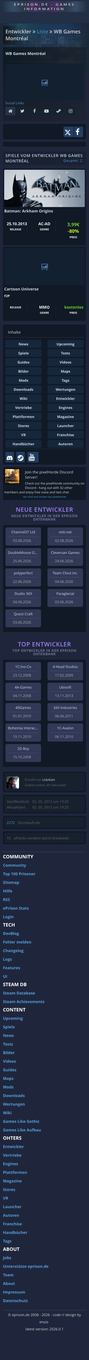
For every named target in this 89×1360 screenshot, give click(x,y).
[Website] (11, 111)
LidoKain (48, 779)
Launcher (65, 426)
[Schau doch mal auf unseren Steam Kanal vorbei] (20, 457)
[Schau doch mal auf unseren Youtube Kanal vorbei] (33, 457)
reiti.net (65, 532)
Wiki (23, 398)
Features (11, 967)
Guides (23, 362)
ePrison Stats (16, 908)
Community (14, 865)
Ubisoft (65, 687)
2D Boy (23, 748)
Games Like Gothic (21, 1121)
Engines (65, 407)
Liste (42, 31)
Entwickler (65, 398)
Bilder (23, 371)
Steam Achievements (23, 1001)
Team (8, 1275)
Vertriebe (23, 407)
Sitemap (11, 882)
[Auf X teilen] (68, 132)
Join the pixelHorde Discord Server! (49, 475)
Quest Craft (23, 614)
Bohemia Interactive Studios (31, 728)
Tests (65, 353)
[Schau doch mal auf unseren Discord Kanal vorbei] (10, 457)
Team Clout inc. (65, 573)
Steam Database (19, 993)
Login (8, 916)
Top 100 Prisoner (19, 873)
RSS (6, 899)
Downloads (23, 389)
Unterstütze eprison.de (25, 1266)
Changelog (13, 950)
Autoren (65, 444)
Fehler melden (17, 942)
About (9, 1283)
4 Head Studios (65, 667)
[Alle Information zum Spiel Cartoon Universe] (44, 266)
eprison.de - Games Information (44, 6)
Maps (65, 371)
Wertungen (65, 389)
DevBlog (11, 933)
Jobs (7, 1257)
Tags (65, 380)
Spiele (23, 353)
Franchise (65, 435)
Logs (7, 959)
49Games (23, 708)
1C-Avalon (65, 728)
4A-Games (23, 687)
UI (5, 976)
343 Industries (65, 708)
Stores (23, 426)
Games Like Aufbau (22, 1130)
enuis (43, 1322)
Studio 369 (23, 593)
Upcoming (65, 344)
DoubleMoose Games (26, 552)
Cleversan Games (65, 552)
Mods (23, 380)
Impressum (14, 1292)
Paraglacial (65, 593)
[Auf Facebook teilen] (78, 132)
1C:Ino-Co (23, 667)
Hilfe (7, 891)
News (23, 344)
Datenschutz (15, 1300)
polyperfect (23, 573)
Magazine (65, 417)
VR (23, 435)
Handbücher (24, 444)
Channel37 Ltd (23, 532)
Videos (65, 362)
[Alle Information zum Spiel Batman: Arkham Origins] (44, 188)
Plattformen (23, 417)
